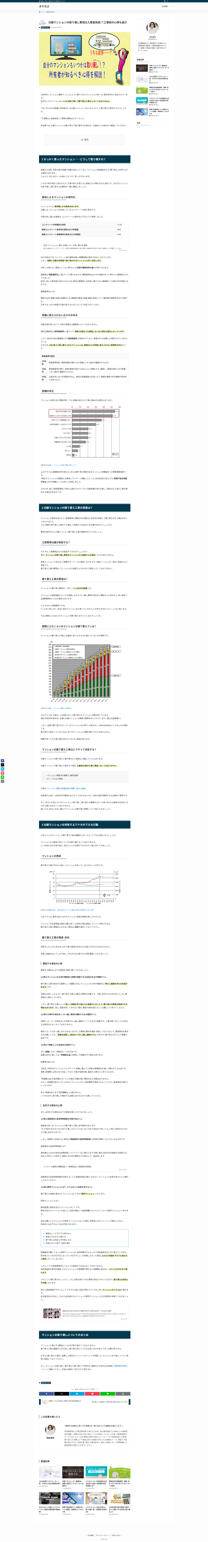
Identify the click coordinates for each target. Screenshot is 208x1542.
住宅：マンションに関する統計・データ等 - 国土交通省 (65, 245)
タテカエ (44, 6)
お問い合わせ (116, 1535)
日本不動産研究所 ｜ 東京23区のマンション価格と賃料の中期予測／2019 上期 (68, 910)
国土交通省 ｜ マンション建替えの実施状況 (58, 708)
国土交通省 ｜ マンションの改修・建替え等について (60, 465)
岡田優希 (50, 1438)
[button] (46, 1394)
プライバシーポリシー (103, 1535)
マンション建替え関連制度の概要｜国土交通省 (66, 788)
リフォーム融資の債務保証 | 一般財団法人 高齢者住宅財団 (67, 1166)
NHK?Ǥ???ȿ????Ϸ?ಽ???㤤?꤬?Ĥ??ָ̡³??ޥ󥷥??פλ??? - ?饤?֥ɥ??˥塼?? (87, 1311)
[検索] (167, 1)
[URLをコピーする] (123, 1394)
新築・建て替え (45, 27)
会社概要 (90, 1535)
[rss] (164, 1)
